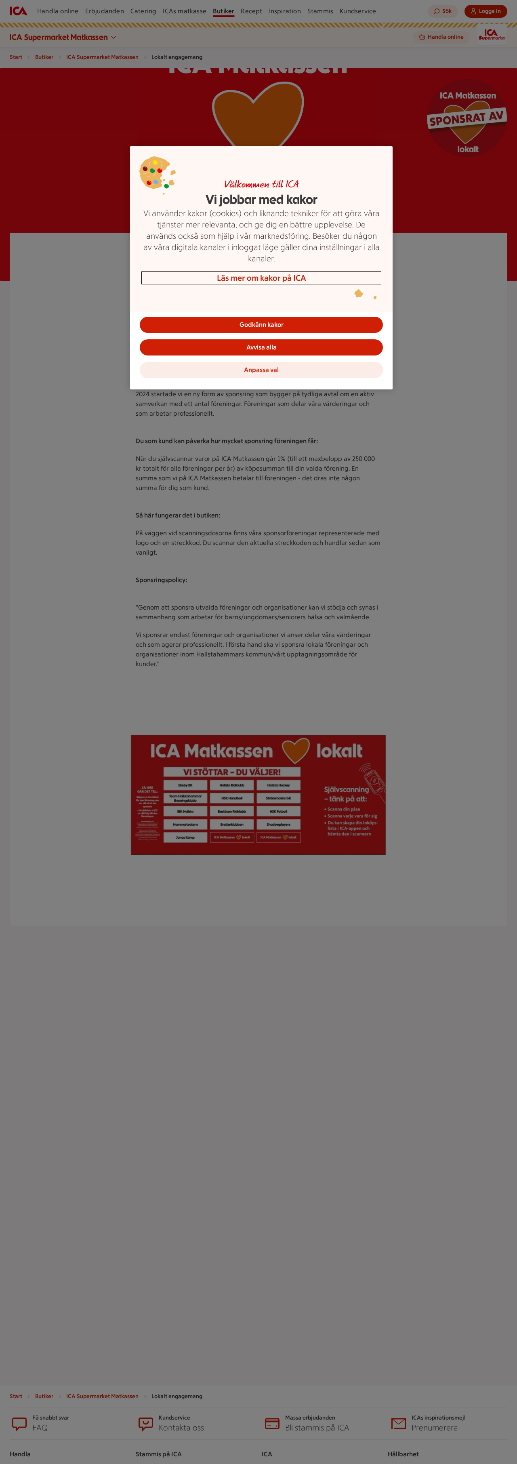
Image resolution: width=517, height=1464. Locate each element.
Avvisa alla (261, 347)
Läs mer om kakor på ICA (261, 278)
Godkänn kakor (262, 324)
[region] (261, 267)
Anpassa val (261, 370)
